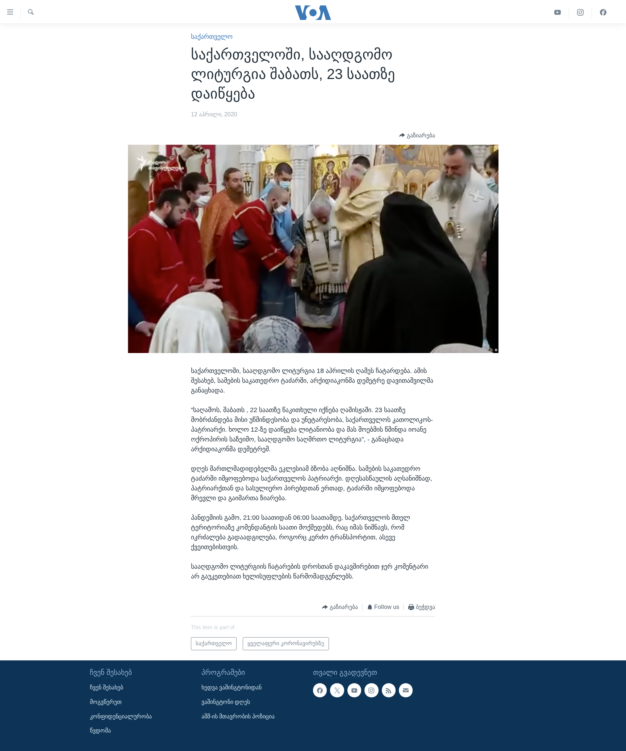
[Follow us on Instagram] (371, 690)
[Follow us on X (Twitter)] (337, 690)
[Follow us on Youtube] (354, 690)
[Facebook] (603, 12)
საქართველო (212, 36)
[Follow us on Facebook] (320, 690)
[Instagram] (580, 12)
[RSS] (389, 690)
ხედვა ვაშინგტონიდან (231, 687)
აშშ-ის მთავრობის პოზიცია (238, 716)
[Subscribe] (406, 690)
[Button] (417, 135)
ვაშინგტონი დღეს (225, 702)
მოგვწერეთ (106, 702)
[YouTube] (557, 12)
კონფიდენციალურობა (121, 716)
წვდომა (100, 730)
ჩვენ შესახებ (106, 687)
